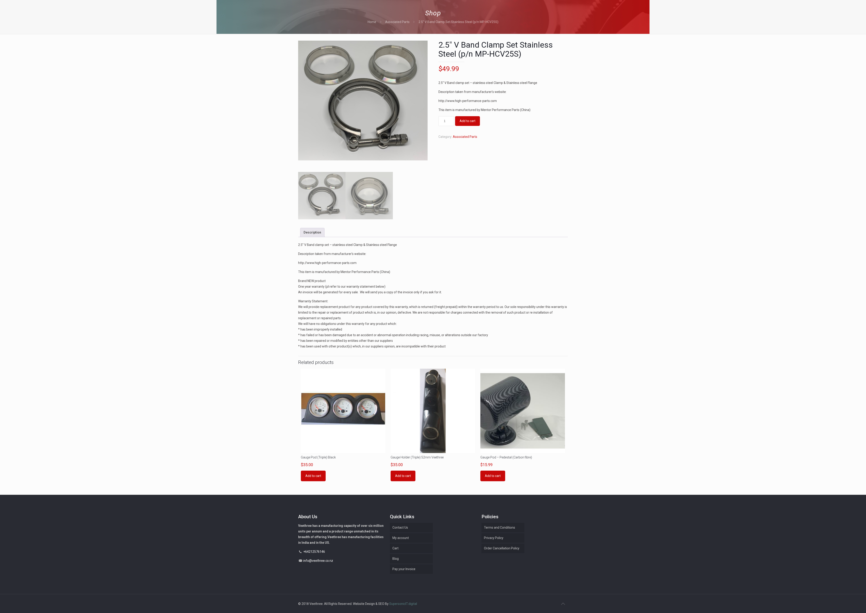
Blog (395, 558)
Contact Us (400, 527)
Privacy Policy (493, 538)
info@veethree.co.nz (318, 560)
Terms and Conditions (499, 527)
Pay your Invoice (403, 569)
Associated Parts (397, 22)
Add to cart (467, 121)
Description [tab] (312, 232)
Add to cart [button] (313, 476)
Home (372, 22)
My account (400, 538)
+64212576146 (314, 551)
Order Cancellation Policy (501, 548)
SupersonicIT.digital (403, 604)
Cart (395, 548)
